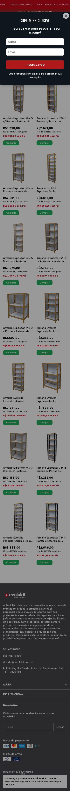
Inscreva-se (35, 64)
